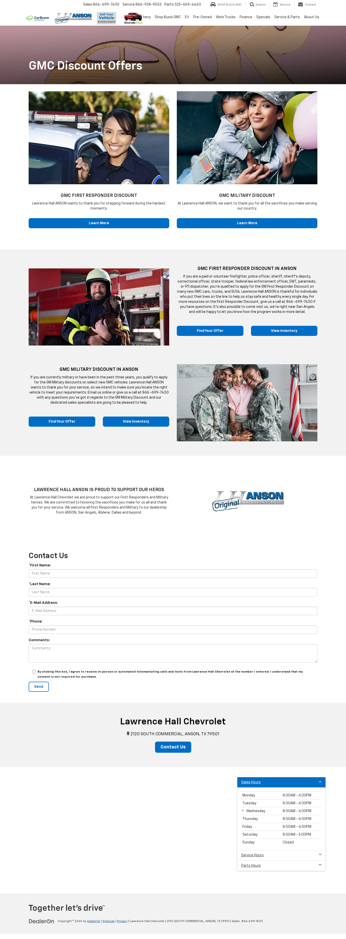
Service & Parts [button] (287, 17)
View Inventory (284, 331)
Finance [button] (246, 17)
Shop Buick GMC (168, 17)
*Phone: (36, 621)
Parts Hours (251, 865)
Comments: (39, 640)
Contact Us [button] (173, 747)
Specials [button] (263, 17)
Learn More (99, 223)
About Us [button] (311, 17)
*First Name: (40, 565)
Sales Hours (251, 782)
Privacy (122, 921)
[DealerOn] (41, 921)
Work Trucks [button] (226, 17)
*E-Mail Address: (43, 603)
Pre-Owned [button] (202, 17)
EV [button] (187, 17)
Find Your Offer (210, 331)
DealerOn (93, 921)
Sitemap (109, 921)
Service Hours (252, 855)
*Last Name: (40, 584)
